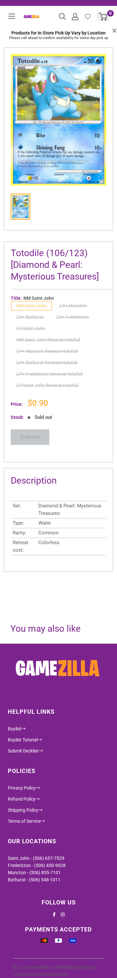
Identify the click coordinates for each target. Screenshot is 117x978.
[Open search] (62, 16)
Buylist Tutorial (23, 739)
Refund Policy (21, 799)
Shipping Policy (23, 810)
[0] (103, 16)
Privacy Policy (22, 788)
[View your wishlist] (87, 16)
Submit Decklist (23, 750)
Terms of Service (24, 821)
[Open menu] (11, 16)
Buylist (14, 728)
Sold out (30, 437)
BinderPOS (56, 974)
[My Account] (75, 16)
